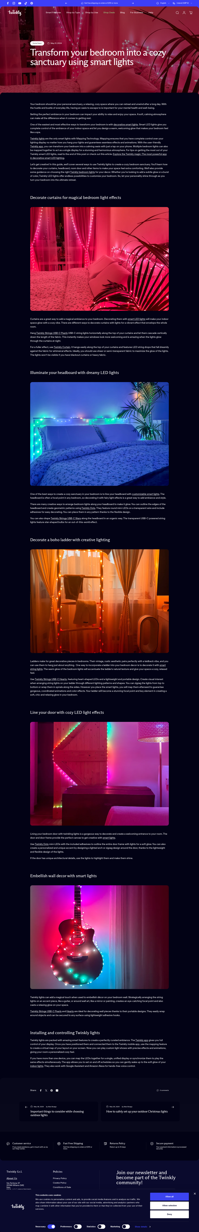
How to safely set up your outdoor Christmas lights (137, 1111)
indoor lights (36, 1066)
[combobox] (163, 3)
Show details (141, 1227)
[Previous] (66, 3)
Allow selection (169, 1205)
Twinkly (74, 172)
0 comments (164, 1090)
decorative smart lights (126, 124)
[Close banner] (195, 1194)
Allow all (169, 1196)
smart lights (109, 838)
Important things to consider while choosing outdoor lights (57, 1113)
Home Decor (37, 43)
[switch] (78, 1226)
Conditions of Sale (62, 1187)
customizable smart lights (145, 494)
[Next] (133, 3)
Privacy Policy (60, 1178)
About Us (11, 1178)
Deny (169, 1214)
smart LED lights (136, 319)
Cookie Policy (59, 1183)
